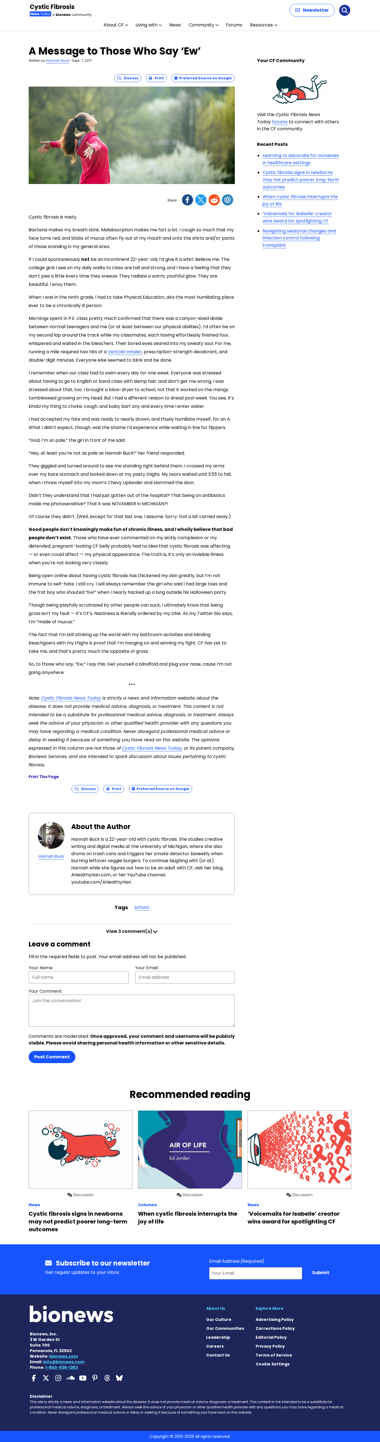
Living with (146, 25)
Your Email (146, 968)
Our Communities (225, 1328)
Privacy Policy (270, 1346)
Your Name (41, 968)
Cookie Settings (273, 1364)
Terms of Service (274, 1355)
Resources (261, 25)
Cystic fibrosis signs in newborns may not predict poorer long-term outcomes (301, 179)
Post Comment (52, 1057)
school (142, 907)
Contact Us (218, 1355)
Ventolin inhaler (125, 352)
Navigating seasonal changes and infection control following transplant (299, 238)
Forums (234, 25)
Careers (215, 1346)
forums (280, 122)
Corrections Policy (275, 1328)
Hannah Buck (57, 60)
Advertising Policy (275, 1319)
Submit (320, 1272)
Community (201, 25)
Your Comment (45, 991)
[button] (312, 10)
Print (158, 78)
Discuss (129, 78)
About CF (113, 25)
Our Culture (218, 1319)
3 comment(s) (129, 931)
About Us (215, 1308)
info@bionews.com (63, 1362)
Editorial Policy (271, 1337)
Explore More (269, 1308)
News (175, 25)
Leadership (218, 1337)
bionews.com (64, 1356)
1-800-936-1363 (61, 1367)
